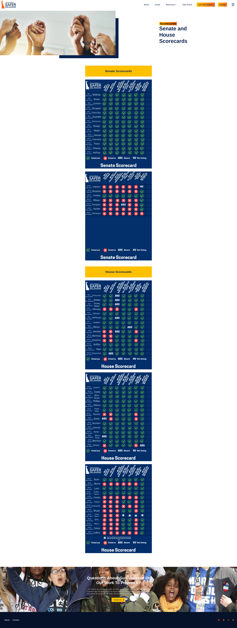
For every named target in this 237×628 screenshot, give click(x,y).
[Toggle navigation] (233, 4)
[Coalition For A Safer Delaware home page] (8, 5)
